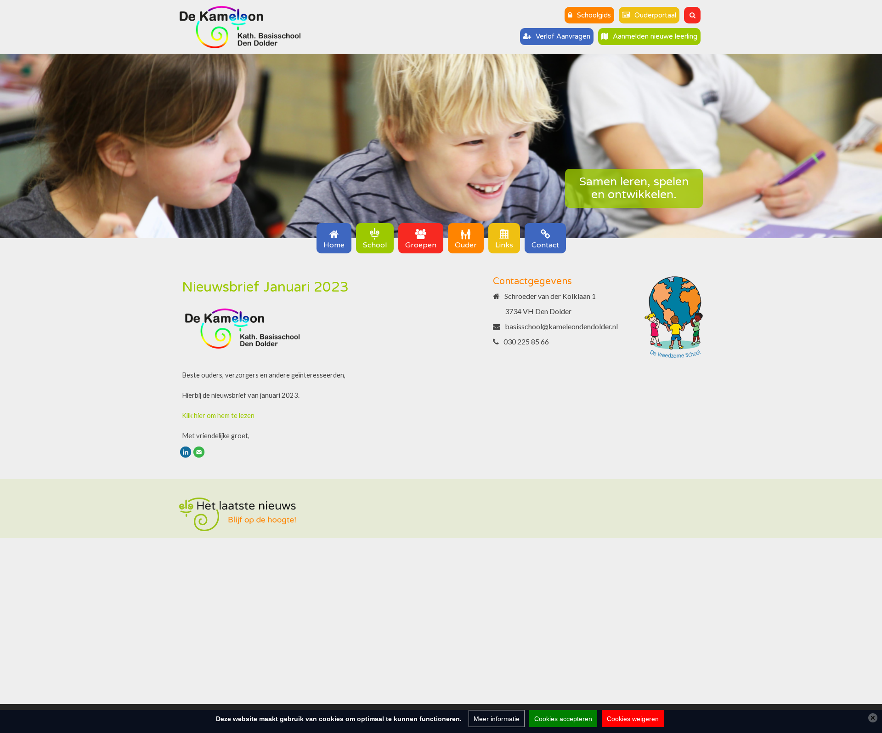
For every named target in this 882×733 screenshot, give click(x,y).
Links (504, 245)
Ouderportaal (655, 15)
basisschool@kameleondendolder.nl (561, 326)
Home (334, 245)
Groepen (420, 245)
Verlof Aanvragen (563, 36)
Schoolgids (594, 15)
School (375, 245)
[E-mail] (199, 451)
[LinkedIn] (186, 451)
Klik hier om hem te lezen (218, 415)
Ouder (466, 245)
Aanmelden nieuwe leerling (655, 36)
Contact (545, 245)
